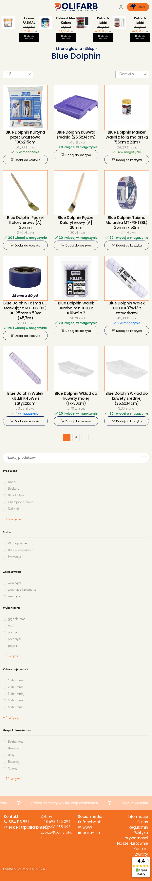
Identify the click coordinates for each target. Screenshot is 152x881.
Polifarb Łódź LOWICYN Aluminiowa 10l (140, 21)
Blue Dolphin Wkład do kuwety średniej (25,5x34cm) (126, 398)
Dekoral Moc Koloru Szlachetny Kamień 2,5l (66, 21)
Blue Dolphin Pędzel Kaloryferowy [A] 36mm (76, 222)
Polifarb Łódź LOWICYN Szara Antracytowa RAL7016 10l (103, 21)
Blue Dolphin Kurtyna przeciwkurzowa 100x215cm (25, 137)
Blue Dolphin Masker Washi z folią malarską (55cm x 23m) (126, 137)
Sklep (90, 48)
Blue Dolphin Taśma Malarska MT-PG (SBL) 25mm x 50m (127, 222)
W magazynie (17, 543)
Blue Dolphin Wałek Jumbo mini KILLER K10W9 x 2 (76, 308)
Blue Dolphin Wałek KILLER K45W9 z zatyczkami (25, 398)
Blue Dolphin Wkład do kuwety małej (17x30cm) (76, 398)
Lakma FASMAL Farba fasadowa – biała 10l (28, 21)
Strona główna (69, 48)
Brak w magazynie (20, 550)
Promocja (14, 557)
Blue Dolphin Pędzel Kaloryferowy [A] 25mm (25, 222)
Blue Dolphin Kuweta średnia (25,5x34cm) (76, 135)
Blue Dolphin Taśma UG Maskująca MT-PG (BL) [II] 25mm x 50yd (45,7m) (25, 310)
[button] (5, 7)
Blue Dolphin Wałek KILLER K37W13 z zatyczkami (127, 308)
